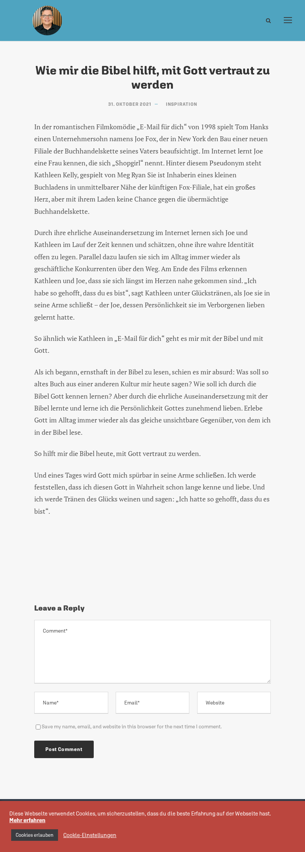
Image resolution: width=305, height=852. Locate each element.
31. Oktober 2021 (129, 104)
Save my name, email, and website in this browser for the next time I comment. (132, 726)
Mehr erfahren (27, 820)
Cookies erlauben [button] (35, 835)
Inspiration (181, 104)
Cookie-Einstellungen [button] (89, 835)
